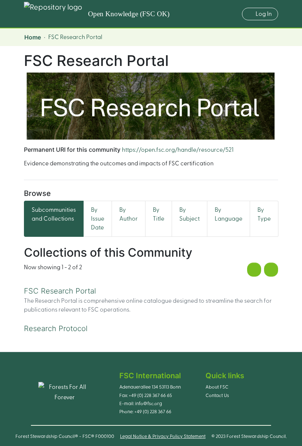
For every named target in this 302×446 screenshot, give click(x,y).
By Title (158, 214)
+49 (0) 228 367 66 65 (150, 395)
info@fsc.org (148, 403)
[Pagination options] (271, 270)
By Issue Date (97, 219)
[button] (232, 14)
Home (32, 37)
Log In (264, 14)
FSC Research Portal (60, 291)
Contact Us (217, 395)
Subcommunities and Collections (54, 214)
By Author (128, 214)
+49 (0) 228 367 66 (152, 412)
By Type (264, 214)
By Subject (189, 214)
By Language (228, 214)
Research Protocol (56, 328)
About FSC (217, 387)
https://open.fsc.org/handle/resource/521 (177, 150)
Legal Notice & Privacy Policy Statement (163, 436)
